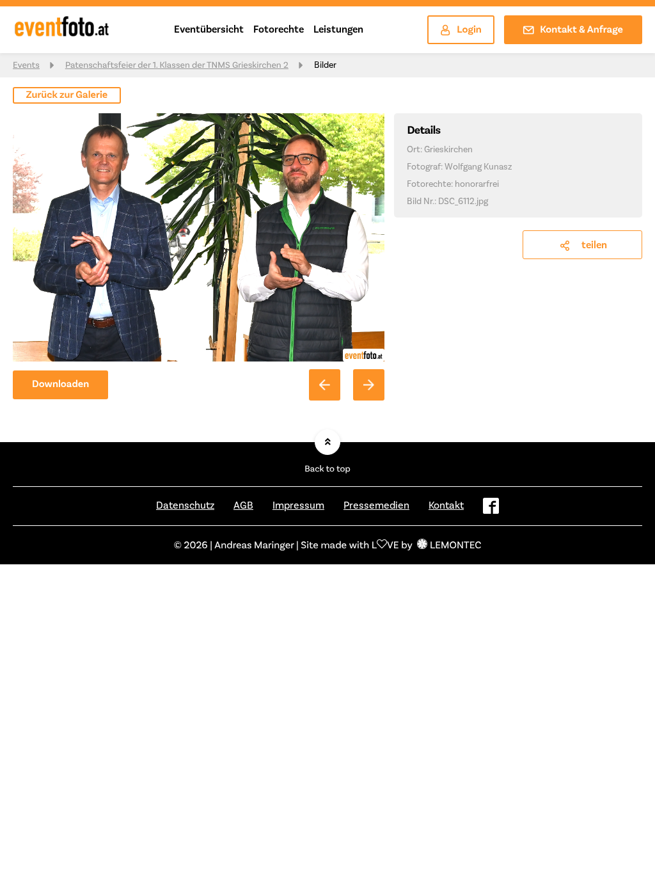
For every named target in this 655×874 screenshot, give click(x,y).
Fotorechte (278, 29)
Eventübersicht (209, 29)
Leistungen (338, 29)
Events (26, 65)
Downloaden (60, 384)
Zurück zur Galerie (67, 95)
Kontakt (446, 505)
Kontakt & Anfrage (581, 30)
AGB (243, 505)
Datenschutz (185, 505)
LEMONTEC (455, 545)
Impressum (298, 505)
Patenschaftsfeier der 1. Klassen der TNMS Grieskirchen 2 (176, 65)
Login (469, 30)
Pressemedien (376, 505)
